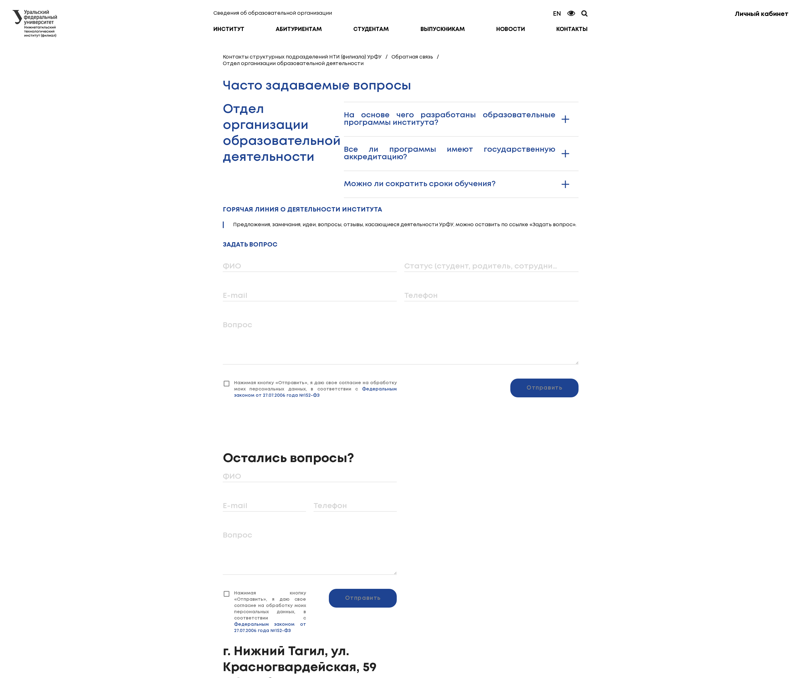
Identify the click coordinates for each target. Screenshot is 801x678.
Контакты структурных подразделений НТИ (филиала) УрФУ (302, 57)
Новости (510, 29)
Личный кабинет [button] (761, 14)
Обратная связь (412, 57)
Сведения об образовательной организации (272, 13)
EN (557, 14)
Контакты (572, 29)
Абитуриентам (299, 29)
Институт (228, 29)
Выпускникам (443, 29)
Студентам (371, 29)
